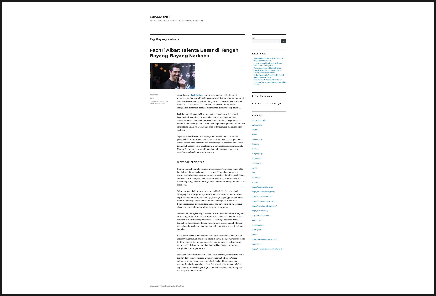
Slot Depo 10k (257, 139)
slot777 (255, 235)
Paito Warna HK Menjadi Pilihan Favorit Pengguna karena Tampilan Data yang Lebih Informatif (270, 82)
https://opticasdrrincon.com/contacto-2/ (267, 249)
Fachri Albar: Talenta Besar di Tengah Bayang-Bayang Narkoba (194, 52)
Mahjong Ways (257, 154)
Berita (152, 98)
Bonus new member (259, 120)
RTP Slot (255, 130)
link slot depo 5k (258, 225)
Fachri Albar (196, 95)
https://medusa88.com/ (260, 216)
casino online (257, 125)
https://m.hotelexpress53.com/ (263, 192)
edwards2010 (161, 17)
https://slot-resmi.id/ (260, 211)
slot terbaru (256, 244)
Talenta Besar (160, 103)
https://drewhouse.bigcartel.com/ (264, 239)
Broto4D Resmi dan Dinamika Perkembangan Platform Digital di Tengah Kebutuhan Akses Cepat (269, 75)
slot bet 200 (256, 220)
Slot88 (254, 135)
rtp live (254, 168)
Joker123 (255, 149)
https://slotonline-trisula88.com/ (264, 206)
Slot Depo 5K (256, 230)
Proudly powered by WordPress (172, 286)
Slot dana (255, 144)
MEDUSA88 (256, 158)
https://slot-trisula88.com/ (262, 197)
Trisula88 (255, 182)
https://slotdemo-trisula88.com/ (264, 201)
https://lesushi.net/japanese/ (262, 187)
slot (253, 173)
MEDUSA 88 (256, 163)
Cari (253, 38)
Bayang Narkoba (156, 101)
